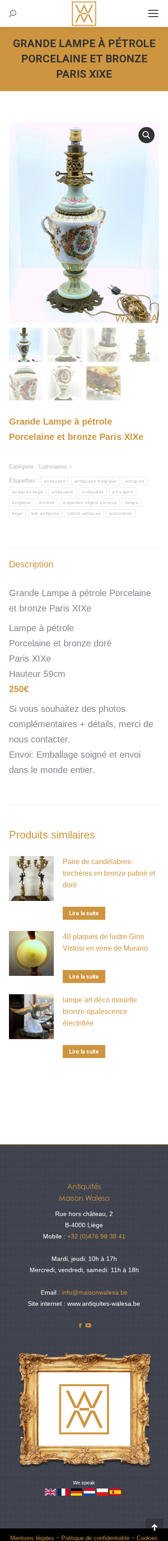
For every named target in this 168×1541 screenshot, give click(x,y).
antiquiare (62, 491)
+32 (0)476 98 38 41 (96, 1236)
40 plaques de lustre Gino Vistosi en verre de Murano (105, 942)
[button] (146, 135)
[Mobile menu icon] (153, 13)
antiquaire (55, 481)
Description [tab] (31, 564)
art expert (122, 491)
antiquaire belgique (95, 481)
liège (17, 513)
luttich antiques (84, 513)
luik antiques (45, 513)
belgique (21, 502)
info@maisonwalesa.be (95, 1292)
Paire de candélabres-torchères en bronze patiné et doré (109, 873)
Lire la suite (84, 913)
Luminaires (53, 466)
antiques (134, 481)
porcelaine (120, 513)
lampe (131, 502)
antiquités (92, 491)
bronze (47, 502)
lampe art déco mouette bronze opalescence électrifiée (100, 1011)
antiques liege (27, 491)
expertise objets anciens (89, 502)
